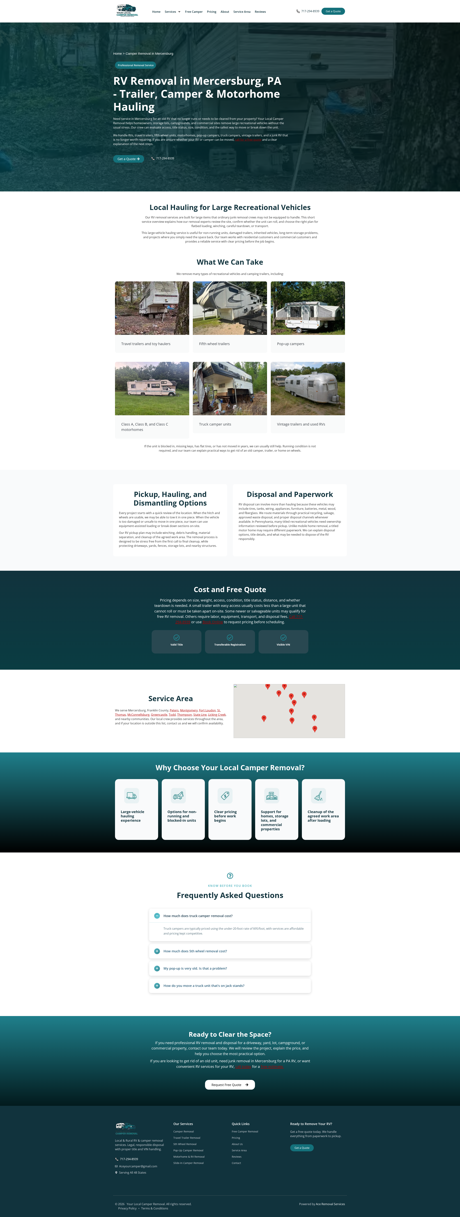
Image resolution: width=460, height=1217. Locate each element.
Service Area (241, 12)
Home (156, 12)
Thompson (184, 715)
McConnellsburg (138, 715)
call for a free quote (248, 140)
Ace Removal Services (330, 1204)
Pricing (211, 12)
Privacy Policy (127, 1208)
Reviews (260, 12)
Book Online (213, 621)
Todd (172, 715)
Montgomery (189, 710)
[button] (291, 711)
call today (243, 1066)
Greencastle (159, 715)
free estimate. (272, 1066)
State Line (200, 715)
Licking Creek (217, 715)
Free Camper (194, 12)
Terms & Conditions (154, 1208)
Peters (174, 710)
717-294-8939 (310, 11)
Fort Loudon (207, 710)
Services (170, 12)
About (225, 12)
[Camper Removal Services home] (127, 11)
